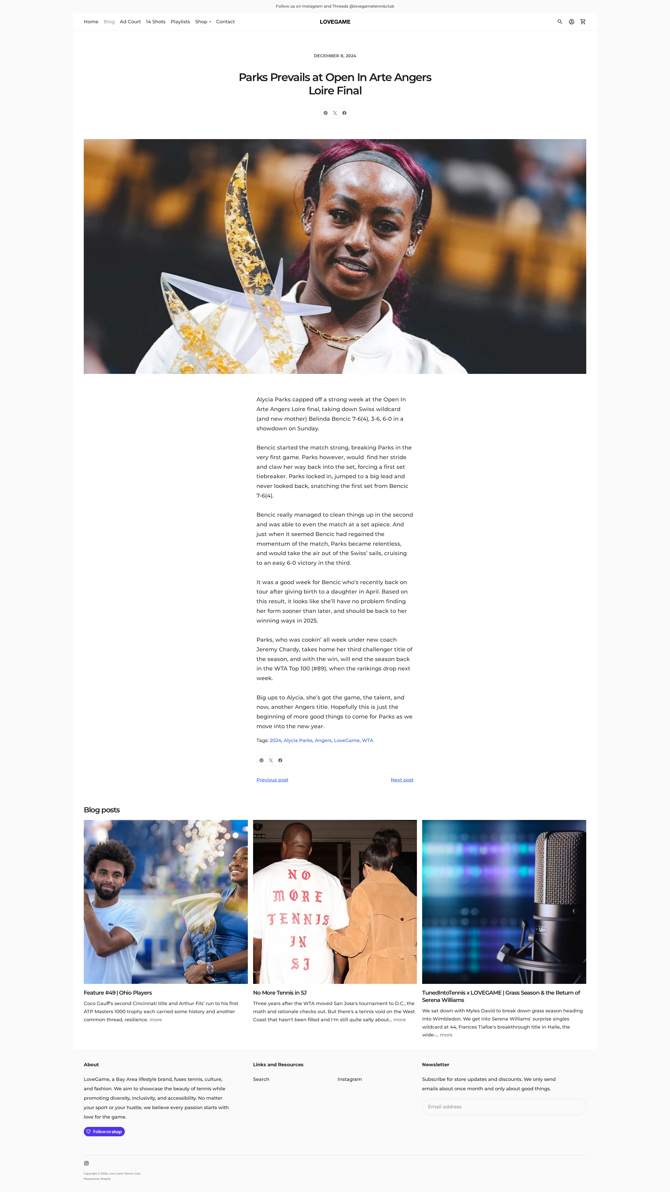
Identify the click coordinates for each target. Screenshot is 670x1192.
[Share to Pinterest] (325, 113)
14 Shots (155, 21)
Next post (402, 780)
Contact (225, 21)
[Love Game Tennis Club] (335, 21)
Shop (201, 21)
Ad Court (130, 21)
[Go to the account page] (571, 21)
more (155, 1020)
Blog (109, 21)
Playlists (180, 21)
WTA (367, 740)
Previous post (272, 780)
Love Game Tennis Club (124, 1173)
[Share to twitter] (335, 113)
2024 (275, 740)
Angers (323, 740)
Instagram (350, 1079)
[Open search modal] (560, 21)
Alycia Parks (298, 740)
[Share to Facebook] (344, 113)
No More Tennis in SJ (279, 992)
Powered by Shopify (97, 1178)
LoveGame (347, 740)
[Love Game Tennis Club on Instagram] (86, 1163)
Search (261, 1079)
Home (91, 21)
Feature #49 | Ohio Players (118, 992)
